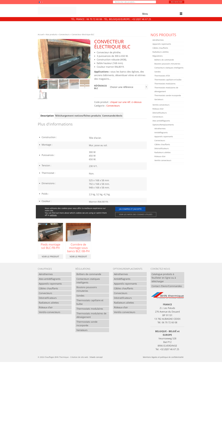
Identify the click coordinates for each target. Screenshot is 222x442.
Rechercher (176, 2)
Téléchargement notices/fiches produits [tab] (78, 115)
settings (53, 215)
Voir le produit (50, 256)
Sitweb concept (96, 357)
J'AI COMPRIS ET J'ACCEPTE (130, 209)
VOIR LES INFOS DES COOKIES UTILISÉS (135, 214)
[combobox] (128, 86)
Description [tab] (47, 115)
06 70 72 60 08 (169, 322)
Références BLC (100, 87)
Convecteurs (113, 105)
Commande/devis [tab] (112, 115)
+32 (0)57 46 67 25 (169, 349)
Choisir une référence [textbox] (121, 87)
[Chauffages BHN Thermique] (61, 11)
